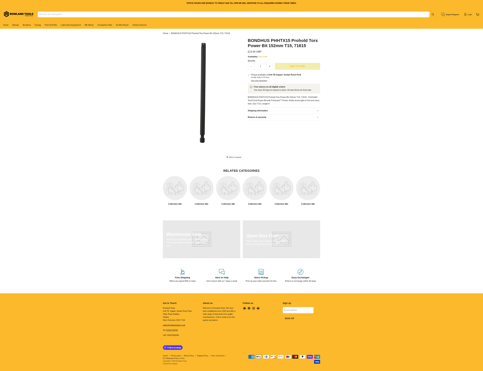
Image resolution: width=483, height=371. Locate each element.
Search (165, 356)
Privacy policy (176, 356)
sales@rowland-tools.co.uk (174, 325)
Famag (38, 25)
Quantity (251, 61)
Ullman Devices (139, 25)
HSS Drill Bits (51, 25)
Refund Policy (189, 356)
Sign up (289, 318)
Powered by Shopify (170, 364)
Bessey (15, 25)
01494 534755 (172, 330)
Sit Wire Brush (122, 25)
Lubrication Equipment (71, 25)
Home (6, 25)
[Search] (432, 14)
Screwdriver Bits (104, 25)
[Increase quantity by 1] (270, 66)
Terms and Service (218, 356)
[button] (468, 14)
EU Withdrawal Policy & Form (174, 358)
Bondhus (27, 25)
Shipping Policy (202, 356)
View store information (259, 81)
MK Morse (89, 25)
